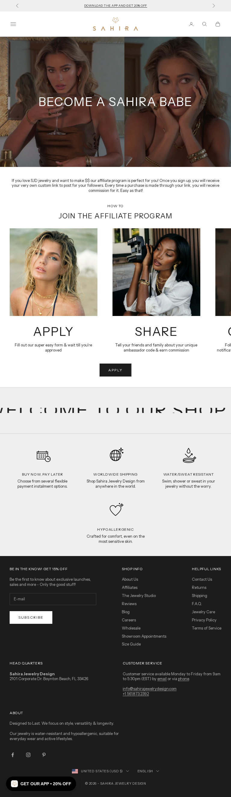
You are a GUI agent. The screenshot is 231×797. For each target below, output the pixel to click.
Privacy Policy (204, 619)
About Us (130, 579)
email (162, 678)
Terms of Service (206, 628)
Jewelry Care (203, 611)
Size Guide (131, 644)
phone (183, 678)
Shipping (199, 595)
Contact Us (202, 579)
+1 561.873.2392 (136, 693)
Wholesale (131, 628)
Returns (199, 587)
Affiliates (129, 587)
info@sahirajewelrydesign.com (150, 688)
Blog (126, 611)
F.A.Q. (197, 603)
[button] (41, 784)
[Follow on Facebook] (13, 755)
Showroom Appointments (144, 636)
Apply (115, 370)
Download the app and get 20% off (115, 6)
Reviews (129, 603)
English (145, 771)
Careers (129, 619)
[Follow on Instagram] (28, 755)
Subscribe (31, 617)
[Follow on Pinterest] (44, 755)
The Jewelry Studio (139, 595)
